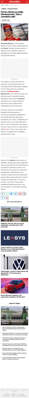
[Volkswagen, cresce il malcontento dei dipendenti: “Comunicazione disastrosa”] (14, 262)
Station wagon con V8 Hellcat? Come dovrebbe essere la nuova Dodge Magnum (14, 349)
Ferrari (6, 129)
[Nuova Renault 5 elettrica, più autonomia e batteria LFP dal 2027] (14, 285)
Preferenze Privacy (21, 396)
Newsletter (14, 394)
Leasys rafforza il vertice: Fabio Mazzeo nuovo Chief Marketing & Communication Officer (12, 249)
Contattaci (21, 394)
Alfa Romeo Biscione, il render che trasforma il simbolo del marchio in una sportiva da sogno (15, 334)
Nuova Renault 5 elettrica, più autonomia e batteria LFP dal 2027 (13, 296)
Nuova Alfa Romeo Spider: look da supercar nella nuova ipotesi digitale (14, 353)
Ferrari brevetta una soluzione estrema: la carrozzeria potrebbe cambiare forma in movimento (14, 339)
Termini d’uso (6, 396)
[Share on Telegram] (2, 197)
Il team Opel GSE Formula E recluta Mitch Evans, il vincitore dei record (13, 358)
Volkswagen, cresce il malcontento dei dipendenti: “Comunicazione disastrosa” (14, 273)
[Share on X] (24, 193)
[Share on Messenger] (11, 193)
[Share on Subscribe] (7, 197)
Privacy (13, 396)
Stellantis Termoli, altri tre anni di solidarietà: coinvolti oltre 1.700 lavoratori (12, 225)
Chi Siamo (7, 394)
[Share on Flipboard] (20, 193)
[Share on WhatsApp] (7, 193)
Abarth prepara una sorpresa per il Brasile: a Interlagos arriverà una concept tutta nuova (14, 344)
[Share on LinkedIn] (15, 193)
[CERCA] (27, 1)
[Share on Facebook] (2, 193)
